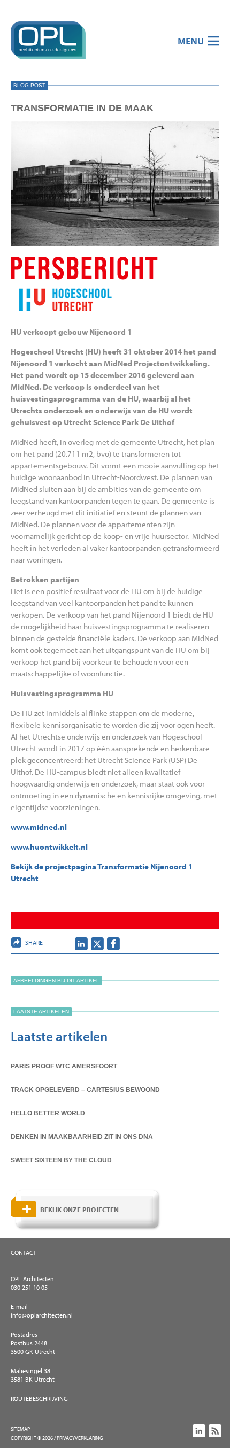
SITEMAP (20, 1429)
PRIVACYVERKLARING (80, 1438)
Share (34, 942)
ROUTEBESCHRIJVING (39, 1399)
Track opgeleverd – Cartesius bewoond (85, 1089)
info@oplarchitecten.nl (42, 1315)
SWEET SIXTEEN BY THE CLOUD (61, 1160)
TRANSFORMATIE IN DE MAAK (82, 108)
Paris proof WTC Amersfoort (64, 1066)
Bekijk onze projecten (79, 1209)
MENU (191, 41)
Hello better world (48, 1113)
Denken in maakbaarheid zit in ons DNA (82, 1137)
